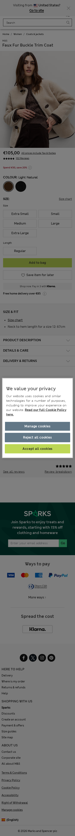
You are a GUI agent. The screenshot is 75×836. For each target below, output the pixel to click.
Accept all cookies (37, 449)
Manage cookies (37, 426)
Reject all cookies (37, 437)
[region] (37, 418)
